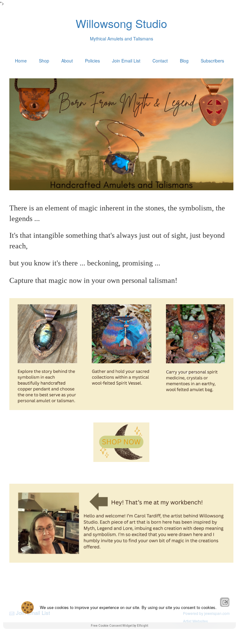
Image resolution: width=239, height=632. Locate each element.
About (67, 61)
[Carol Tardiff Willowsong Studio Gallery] (121, 442)
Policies (92, 61)
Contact (160, 61)
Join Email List (126, 61)
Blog (184, 61)
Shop (44, 61)
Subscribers (212, 61)
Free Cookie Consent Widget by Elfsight (119, 625)
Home (21, 61)
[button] (227, 602)
